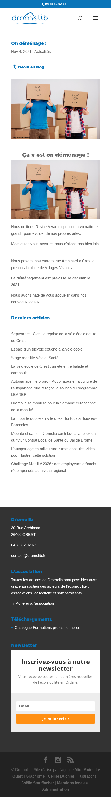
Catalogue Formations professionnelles (47, 627)
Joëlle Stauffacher (37, 783)
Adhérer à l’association (35, 603)
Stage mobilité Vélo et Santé (34, 357)
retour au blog (31, 67)
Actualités (42, 51)
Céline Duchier (61, 776)
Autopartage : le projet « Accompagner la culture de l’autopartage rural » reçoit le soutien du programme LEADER (54, 388)
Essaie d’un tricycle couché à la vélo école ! (47, 349)
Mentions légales (72, 783)
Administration (55, 789)
